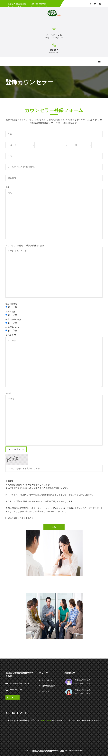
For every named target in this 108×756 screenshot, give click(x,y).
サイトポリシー (48, 680)
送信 (54, 527)
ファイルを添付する (16, 449)
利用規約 (27, 518)
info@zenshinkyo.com (20, 683)
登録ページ (46, 720)
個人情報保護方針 (49, 686)
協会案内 (45, 691)
